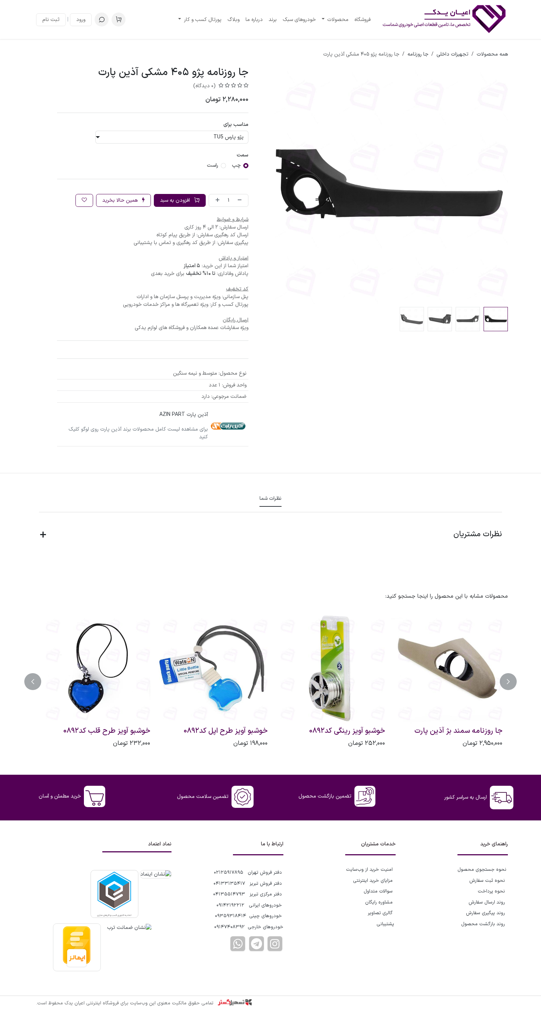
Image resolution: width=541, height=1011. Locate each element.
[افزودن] (216, 200)
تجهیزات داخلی (452, 54)
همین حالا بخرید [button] (120, 200)
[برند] (228, 425)
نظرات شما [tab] (270, 498)
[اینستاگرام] (275, 943)
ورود (80, 20)
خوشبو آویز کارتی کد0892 (464, 731)
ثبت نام (51, 20)
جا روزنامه (417, 54)
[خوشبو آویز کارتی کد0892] (446, 668)
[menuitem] (362, 19)
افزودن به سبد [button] (175, 200)
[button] (102, 19)
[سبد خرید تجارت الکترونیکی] (118, 19)
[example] (256, 943)
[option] (270, 682)
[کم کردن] (241, 200)
